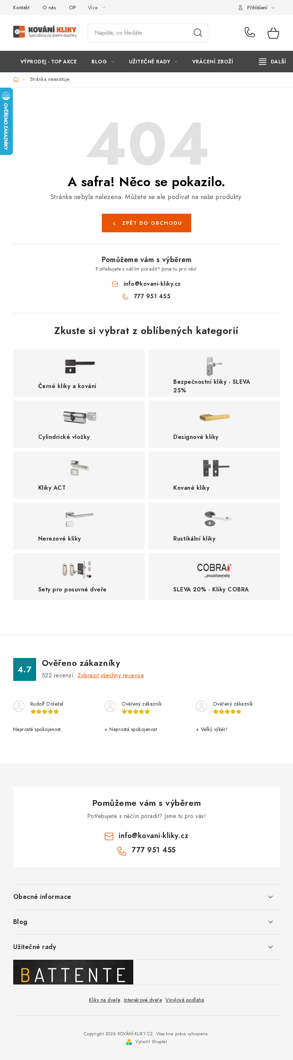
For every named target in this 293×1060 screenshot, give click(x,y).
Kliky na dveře (104, 999)
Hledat (198, 33)
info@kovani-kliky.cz (152, 284)
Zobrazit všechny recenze (111, 675)
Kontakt (21, 7)
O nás (49, 7)
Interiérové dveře (143, 999)
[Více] (272, 61)
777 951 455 (251, 33)
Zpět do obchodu (152, 223)
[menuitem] (48, 61)
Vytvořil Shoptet (151, 1042)
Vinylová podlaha (184, 999)
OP (72, 7)
